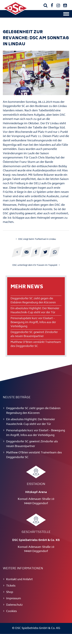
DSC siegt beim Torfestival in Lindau (37, 239)
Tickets (10, 586)
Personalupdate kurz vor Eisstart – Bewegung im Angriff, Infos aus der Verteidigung (33, 322)
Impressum (13, 598)
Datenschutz (14, 605)
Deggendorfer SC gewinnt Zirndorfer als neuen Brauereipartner (34, 334)
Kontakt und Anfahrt (19, 579)
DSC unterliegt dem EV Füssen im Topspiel (34, 265)
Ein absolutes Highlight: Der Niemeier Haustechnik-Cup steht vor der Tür (35, 310)
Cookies (11, 611)
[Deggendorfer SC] (15, 14)
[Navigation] (66, 14)
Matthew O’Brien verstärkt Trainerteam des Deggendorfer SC (36, 344)
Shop (9, 592)
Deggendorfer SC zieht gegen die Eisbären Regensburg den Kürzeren (33, 300)
